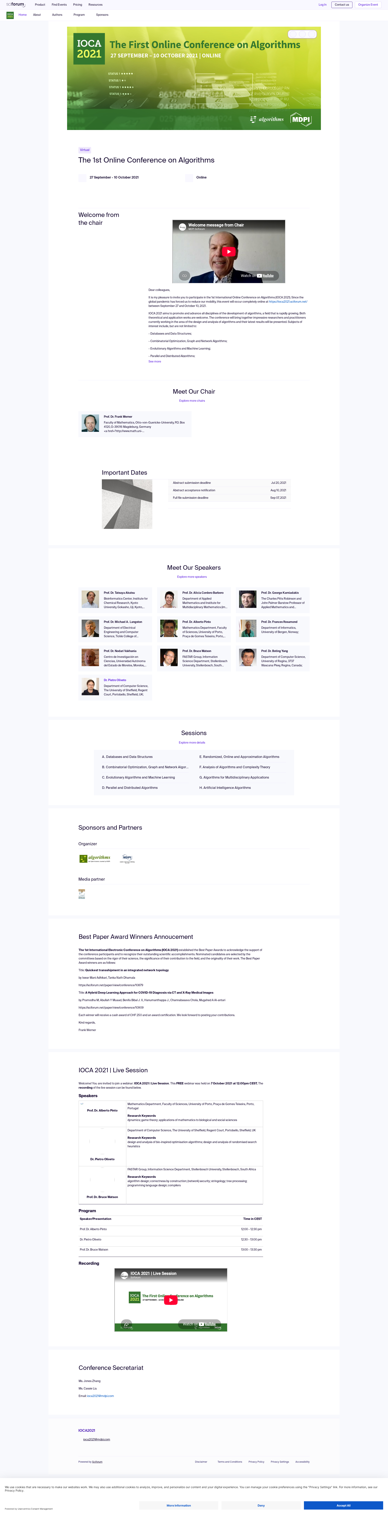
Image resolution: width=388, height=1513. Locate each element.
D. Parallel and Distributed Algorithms (130, 788)
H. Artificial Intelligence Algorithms (225, 788)
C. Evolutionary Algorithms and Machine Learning (138, 777)
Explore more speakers (192, 577)
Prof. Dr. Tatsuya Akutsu (119, 593)
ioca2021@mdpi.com (100, 1396)
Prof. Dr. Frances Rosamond (279, 622)
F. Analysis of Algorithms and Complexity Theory (234, 767)
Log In (323, 4)
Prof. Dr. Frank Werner (118, 416)
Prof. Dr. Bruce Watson (196, 651)
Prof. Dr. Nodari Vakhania (120, 651)
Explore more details (192, 742)
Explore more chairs (192, 400)
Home (23, 15)
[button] (97, 5)
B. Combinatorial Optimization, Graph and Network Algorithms (145, 767)
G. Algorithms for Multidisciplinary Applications (234, 777)
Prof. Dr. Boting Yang (274, 651)
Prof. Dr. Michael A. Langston (123, 622)
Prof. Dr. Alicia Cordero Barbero (203, 593)
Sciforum (97, 1462)
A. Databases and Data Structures (127, 757)
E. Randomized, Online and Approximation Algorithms (239, 757)
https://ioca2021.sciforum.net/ (288, 301)
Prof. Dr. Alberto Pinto (196, 622)
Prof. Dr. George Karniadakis (280, 593)
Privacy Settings (280, 1462)
